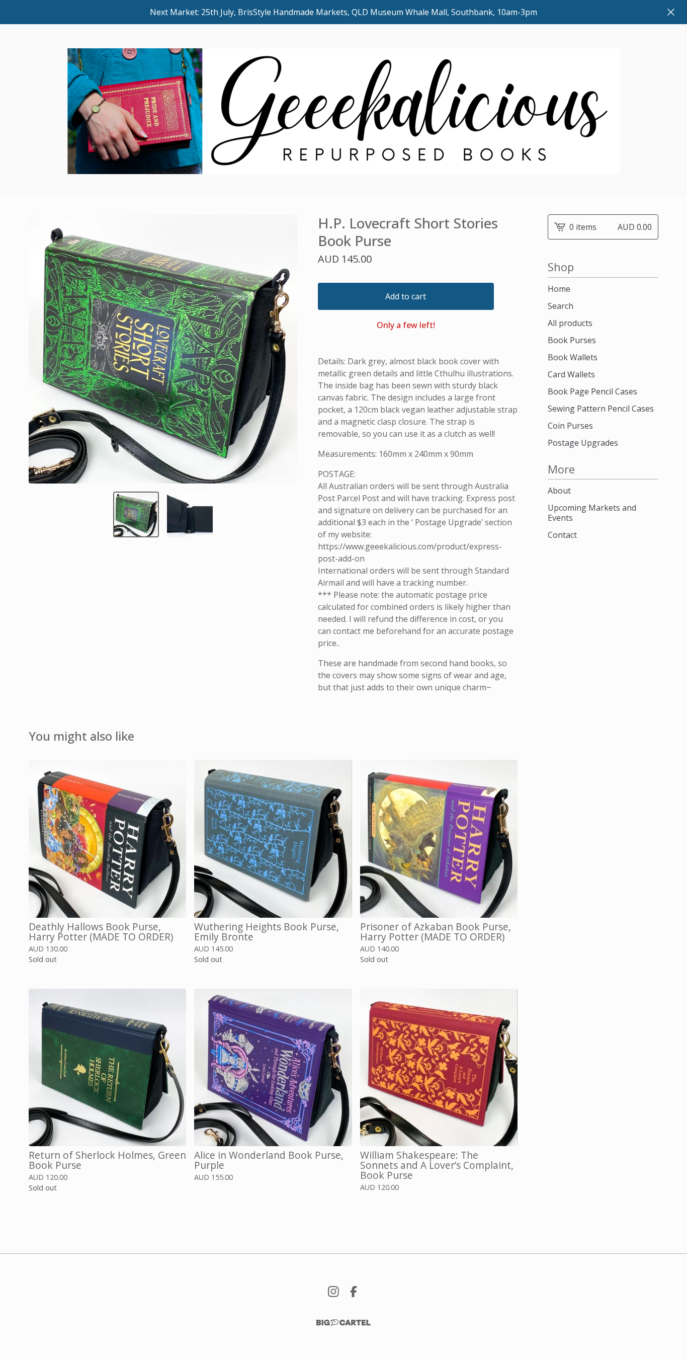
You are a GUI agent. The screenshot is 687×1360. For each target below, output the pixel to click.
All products (570, 323)
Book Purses (572, 340)
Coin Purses (570, 425)
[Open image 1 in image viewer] (163, 349)
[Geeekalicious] (343, 111)
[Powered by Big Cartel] (343, 1322)
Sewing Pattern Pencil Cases (601, 408)
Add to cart (405, 296)
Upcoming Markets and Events (592, 512)
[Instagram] (333, 1291)
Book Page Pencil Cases (592, 391)
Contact (562, 534)
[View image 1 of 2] (136, 514)
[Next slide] (284, 349)
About (559, 490)
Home (559, 288)
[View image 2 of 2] (190, 514)
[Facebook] (353, 1291)
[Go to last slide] (43, 349)
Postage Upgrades (583, 442)
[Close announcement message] (671, 12)
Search (560, 305)
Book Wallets (572, 357)
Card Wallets (571, 374)
